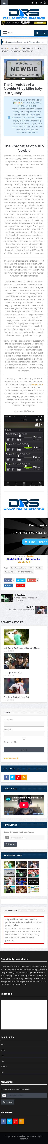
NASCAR (4, 1066)
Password (8, 729)
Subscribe (10, 844)
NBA (2, 1044)
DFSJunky (18, 102)
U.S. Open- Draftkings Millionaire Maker (22, 648)
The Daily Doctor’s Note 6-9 (20, 609)
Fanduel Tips (9, 572)
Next (28, 607)
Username (8, 719)
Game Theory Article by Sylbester (25, 599)
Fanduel (39, 568)
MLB (3, 1050)
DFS (31, 568)
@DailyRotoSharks (15, 559)
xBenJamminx (37, 384)
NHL (3, 1072)
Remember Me (10, 742)
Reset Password (11, 758)
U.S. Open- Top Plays (13, 672)
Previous (21, 595)
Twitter (30, 556)
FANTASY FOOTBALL (25, 572)
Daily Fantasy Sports (18, 568)
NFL (2, 1061)
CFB (2, 1055)
